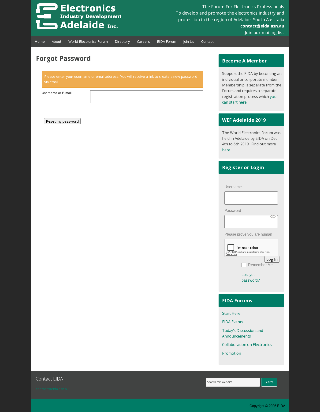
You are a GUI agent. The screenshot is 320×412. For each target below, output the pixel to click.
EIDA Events (232, 321)
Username (233, 187)
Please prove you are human (248, 234)
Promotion (231, 353)
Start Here (231, 313)
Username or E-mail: (57, 93)
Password (232, 211)
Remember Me (260, 265)
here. (226, 149)
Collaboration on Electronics (247, 344)
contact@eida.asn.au (262, 26)
